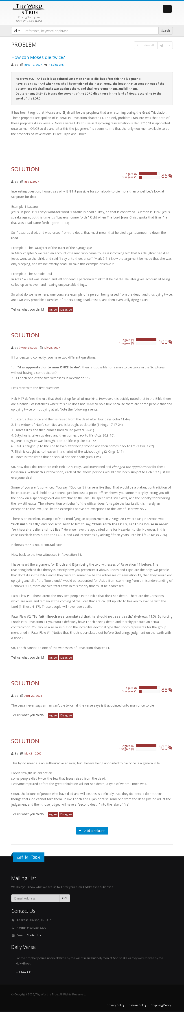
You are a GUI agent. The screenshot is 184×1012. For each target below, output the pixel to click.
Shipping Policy (161, 1005)
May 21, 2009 (32, 753)
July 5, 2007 (31, 182)
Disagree (66, 309)
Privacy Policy (115, 1005)
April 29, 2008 (33, 696)
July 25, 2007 (52, 348)
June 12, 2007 (33, 65)
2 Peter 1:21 (25, 972)
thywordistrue (28, 348)
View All (149, 45)
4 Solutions (56, 65)
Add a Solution (94, 830)
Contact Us (34, 935)
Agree (53, 309)
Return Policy (137, 1005)
